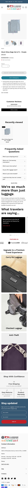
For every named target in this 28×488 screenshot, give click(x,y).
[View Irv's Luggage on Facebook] (9, 478)
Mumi (2, 48)
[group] (14, 1)
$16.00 (7, 142)
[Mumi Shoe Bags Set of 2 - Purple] (7, 43)
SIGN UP (14, 421)
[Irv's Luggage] (14, 7)
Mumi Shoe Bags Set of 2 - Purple (7, 140)
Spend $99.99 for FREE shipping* (14, 1)
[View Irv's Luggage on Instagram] (2, 478)
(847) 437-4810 (5, 464)
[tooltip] (25, 78)
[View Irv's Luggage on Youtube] (15, 478)
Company (3, 473)
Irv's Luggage (7, 482)
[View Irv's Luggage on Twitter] (12, 478)
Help (2, 469)
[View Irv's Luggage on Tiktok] (5, 478)
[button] (23, 7)
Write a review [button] (14, 109)
